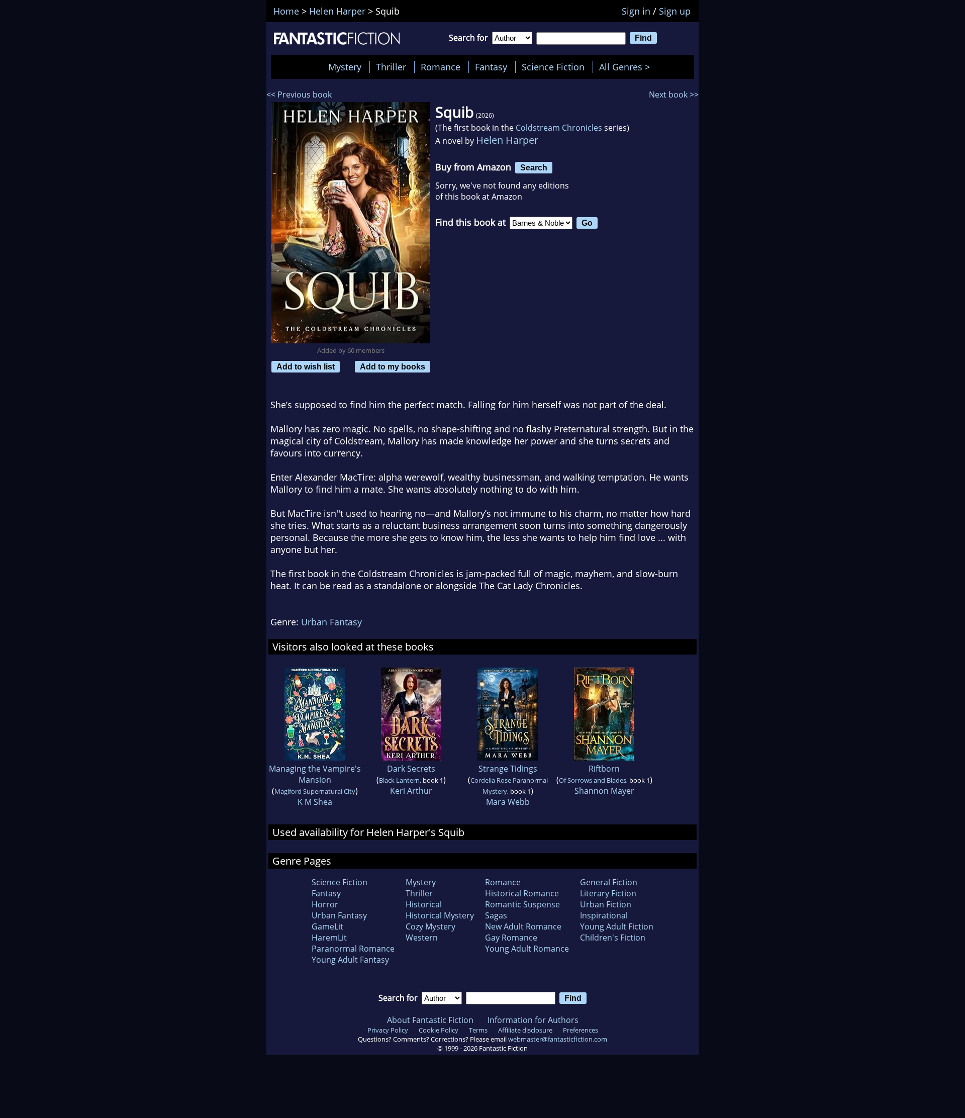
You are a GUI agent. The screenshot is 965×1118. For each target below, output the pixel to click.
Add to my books (392, 366)
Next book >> (674, 94)
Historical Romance (522, 893)
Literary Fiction (608, 893)
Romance (440, 67)
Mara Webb (508, 801)
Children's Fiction (612, 937)
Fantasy (491, 67)
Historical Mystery (440, 915)
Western (422, 937)
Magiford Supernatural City (314, 791)
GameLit (327, 926)
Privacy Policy (387, 1030)
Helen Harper (507, 140)
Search (533, 167)
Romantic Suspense (522, 904)
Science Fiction (553, 67)
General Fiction (608, 882)
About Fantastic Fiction (430, 1020)
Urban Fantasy (331, 622)
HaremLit (329, 937)
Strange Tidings (507, 768)
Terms (478, 1030)
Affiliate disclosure (525, 1030)
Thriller (391, 67)
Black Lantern (399, 780)
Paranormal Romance (353, 948)
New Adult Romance (523, 926)
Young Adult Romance (527, 948)
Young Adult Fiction (616, 926)
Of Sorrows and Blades (592, 780)
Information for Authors (533, 1020)
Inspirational (604, 915)
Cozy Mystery (430, 926)
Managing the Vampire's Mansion (315, 774)
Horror (325, 904)
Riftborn (604, 768)
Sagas (496, 915)
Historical (424, 904)
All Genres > (627, 67)
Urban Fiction (605, 904)
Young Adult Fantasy (350, 959)
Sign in (636, 11)
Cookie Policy (438, 1030)
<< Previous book (299, 94)
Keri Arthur (411, 790)
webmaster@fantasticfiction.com (557, 1039)
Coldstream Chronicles (559, 127)
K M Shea (315, 801)
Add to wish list (305, 366)
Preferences (580, 1030)
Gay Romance (511, 937)
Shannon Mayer (604, 790)
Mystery (344, 67)
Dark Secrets (411, 768)
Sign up (675, 11)
